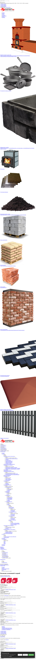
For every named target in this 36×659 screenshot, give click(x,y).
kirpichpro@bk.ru (4, 562)
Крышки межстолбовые (9, 410)
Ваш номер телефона (3, 587)
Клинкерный (12, 330)
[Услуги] (4, 534)
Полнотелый (13, 510)
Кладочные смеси (6, 476)
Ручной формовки (3, 330)
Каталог (3, 13)
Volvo (5, 543)
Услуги (3, 14)
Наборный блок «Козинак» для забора (6, 148)
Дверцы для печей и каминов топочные (6, 55)
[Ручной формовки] (11, 487)
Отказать (20, 654)
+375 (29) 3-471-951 (5, 557)
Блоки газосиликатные (7, 475)
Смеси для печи (8, 478)
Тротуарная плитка (3, 376)
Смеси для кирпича (8, 479)
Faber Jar (8, 490)
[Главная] (7, 442)
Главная (3, 12)
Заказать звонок (3, 7)
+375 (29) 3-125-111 (3, 446)
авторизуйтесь (6, 595)
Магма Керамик (9, 498)
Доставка (3, 538)
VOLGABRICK (9, 499)
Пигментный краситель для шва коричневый (12, 474)
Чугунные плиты (17, 55)
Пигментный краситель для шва (9, 471)
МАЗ (4, 542)
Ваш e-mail (2, 609)
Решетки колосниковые (23, 55)
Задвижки (13, 55)
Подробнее (10, 656)
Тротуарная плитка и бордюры (5, 375)
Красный (1, 287)
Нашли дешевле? (6, 591)
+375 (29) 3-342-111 (3, 445)
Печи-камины (6, 469)
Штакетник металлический (4, 438)
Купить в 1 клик (3, 592)
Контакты (3, 17)
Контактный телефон (3, 602)
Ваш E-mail (2, 603)
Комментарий (2, 619)
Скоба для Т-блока (13, 524)
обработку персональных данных (11, 589)
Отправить (2, 590)
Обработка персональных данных (7, 628)
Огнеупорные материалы (7, 470)
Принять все (31, 654)
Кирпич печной (2, 286)
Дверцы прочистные (9, 461)
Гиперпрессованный (21, 330)
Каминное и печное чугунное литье (9, 456)
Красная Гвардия (9, 497)
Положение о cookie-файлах (6, 629)
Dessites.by (7, 639)
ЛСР (8, 494)
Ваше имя (2, 586)
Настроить (25, 654)
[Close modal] (5, 641)
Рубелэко (8, 504)
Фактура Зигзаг (11, 507)
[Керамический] (10, 495)
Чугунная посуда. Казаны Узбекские (5, 90)
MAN (5, 541)
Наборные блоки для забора (4, 147)
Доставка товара (6, 537)
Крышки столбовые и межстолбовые (5, 409)
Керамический (16, 330)
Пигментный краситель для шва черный (12, 473)
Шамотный (4, 287)
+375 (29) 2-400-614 (3, 448)
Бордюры (7, 376)
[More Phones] (6, 549)
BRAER (8, 500)
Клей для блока (8, 480)
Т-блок (10, 520)
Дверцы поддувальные (7, 56)
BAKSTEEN (9, 489)
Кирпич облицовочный (3, 329)
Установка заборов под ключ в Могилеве (10, 536)
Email (1, 588)
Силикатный (8, 330)
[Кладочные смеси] (9, 476)
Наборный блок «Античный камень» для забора (19, 148)
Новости (3, 16)
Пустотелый (13, 511)
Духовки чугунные (14, 56)
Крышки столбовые (3, 410)
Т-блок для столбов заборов (15, 523)
